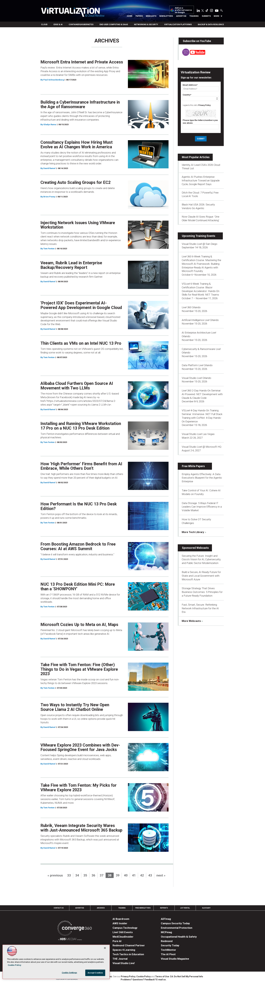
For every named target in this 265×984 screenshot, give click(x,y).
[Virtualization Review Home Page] (72, 13)
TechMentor (168, 949)
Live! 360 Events (123, 932)
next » (160, 875)
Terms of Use (162, 976)
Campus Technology (125, 927)
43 (150, 875)
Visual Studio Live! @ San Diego (199, 243)
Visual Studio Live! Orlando (196, 377)
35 (85, 875)
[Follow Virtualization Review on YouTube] (216, 10)
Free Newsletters (143, 908)
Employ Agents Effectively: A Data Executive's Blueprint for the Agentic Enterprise (202, 478)
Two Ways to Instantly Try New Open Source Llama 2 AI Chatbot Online (74, 707)
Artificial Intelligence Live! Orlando (200, 320)
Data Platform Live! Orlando (197, 365)
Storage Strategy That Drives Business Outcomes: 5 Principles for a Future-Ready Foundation (202, 592)
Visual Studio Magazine (175, 958)
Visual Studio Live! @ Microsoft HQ (201, 446)
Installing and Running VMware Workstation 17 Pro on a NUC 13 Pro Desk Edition (80, 426)
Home (129, 16)
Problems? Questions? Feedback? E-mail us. (143, 979)
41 (134, 875)
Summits (206, 16)
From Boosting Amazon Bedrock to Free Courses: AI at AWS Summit (78, 546)
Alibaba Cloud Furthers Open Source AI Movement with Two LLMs (76, 386)
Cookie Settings (69, 972)
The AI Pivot (168, 954)
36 (93, 875)
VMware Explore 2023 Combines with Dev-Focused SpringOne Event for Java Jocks (80, 747)
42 (142, 875)
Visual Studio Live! (124, 963)
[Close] (105, 948)
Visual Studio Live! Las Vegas (198, 434)
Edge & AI (58, 24)
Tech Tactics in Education (128, 954)
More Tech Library (193, 532)
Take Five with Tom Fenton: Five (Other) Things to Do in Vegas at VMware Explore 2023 (79, 669)
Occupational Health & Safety (179, 936)
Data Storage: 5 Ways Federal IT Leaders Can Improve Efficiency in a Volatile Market (202, 507)
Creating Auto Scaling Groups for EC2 (75, 182)
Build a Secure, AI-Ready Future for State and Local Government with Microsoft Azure (201, 576)
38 (109, 875)
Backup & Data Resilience (211, 24)
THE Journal (120, 958)
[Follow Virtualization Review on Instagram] (211, 11)
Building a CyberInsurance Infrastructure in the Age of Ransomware (80, 104)
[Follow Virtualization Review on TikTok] (206, 11)
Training (194, 16)
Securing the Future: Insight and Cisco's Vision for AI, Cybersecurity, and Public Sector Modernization (201, 559)
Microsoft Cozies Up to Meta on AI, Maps (79, 624)
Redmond (167, 941)
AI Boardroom (121, 918)
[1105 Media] (70, 939)
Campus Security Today (175, 923)
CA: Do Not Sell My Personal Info (186, 976)
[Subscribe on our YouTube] (192, 55)
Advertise (181, 16)
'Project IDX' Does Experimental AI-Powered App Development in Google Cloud (81, 305)
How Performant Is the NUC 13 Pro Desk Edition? (78, 506)
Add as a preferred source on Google (183, 10)
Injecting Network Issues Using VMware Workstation (77, 225)
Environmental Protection (176, 927)
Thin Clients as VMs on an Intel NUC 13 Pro (80, 343)
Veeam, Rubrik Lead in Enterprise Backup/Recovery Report (71, 265)
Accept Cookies (95, 973)
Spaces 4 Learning (124, 949)
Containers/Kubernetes (81, 24)
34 (77, 875)
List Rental (185, 908)
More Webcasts (191, 620)
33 (69, 875)
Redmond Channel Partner (129, 945)
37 (101, 875)
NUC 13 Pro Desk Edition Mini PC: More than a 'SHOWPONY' (77, 586)
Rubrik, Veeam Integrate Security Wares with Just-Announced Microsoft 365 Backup (81, 828)
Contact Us (59, 908)
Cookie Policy (143, 976)
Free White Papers (193, 466)
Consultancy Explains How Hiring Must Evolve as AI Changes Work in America (76, 144)
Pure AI (117, 941)
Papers (139, 16)
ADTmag (166, 918)
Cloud (44, 24)
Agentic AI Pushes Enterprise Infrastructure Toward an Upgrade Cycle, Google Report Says (201, 180)
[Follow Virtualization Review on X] (202, 10)
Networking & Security (146, 24)
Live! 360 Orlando (191, 307)
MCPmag (166, 932)
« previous (55, 875)
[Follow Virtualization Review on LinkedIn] (198, 11)
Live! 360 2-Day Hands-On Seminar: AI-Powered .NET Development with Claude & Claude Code (202, 394)
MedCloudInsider (123, 936)
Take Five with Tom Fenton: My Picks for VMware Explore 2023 (78, 787)
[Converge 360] (74, 929)
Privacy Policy (204, 105)
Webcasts (151, 16)
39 (117, 875)
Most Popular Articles (195, 157)
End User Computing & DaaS (114, 24)
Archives (101, 908)
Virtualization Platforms (178, 24)
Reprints (164, 908)
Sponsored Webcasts (195, 547)
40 (126, 875)
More (216, 16)
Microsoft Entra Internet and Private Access (81, 62)
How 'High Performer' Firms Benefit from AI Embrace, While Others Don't (81, 466)
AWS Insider (120, 923)
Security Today (170, 945)
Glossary (206, 908)
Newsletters (166, 16)
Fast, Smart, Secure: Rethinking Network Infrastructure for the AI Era (200, 608)
